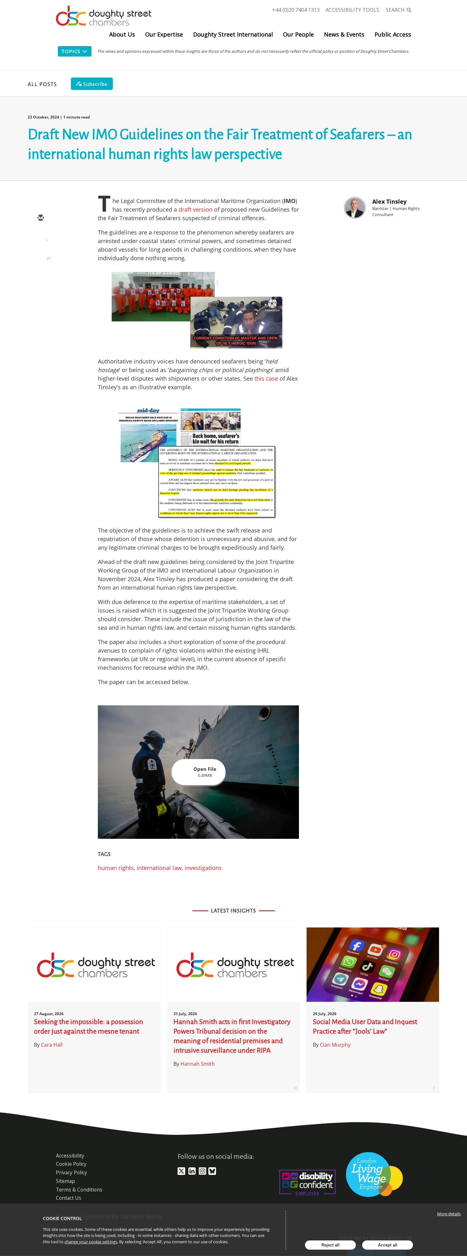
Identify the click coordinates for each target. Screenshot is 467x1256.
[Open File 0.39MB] (198, 836)
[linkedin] (40, 255)
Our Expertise (164, 34)
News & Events (344, 34)
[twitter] (40, 236)
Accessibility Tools (352, 9)
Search (395, 9)
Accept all (387, 1245)
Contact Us (68, 1197)
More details (449, 1214)
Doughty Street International (233, 34)
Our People (298, 34)
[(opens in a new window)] (181, 1173)
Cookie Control (62, 1218)
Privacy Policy (71, 1172)
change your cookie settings (90, 1242)
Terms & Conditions (79, 1189)
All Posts (42, 84)
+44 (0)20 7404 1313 (296, 9)
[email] (40, 218)
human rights (116, 868)
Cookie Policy (71, 1163)
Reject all (330, 1245)
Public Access (393, 34)
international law (159, 868)
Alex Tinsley (389, 201)
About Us (122, 34)
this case (267, 378)
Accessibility (70, 1155)
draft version (196, 209)
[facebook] (40, 273)
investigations (203, 868)
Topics (70, 51)
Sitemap (65, 1181)
